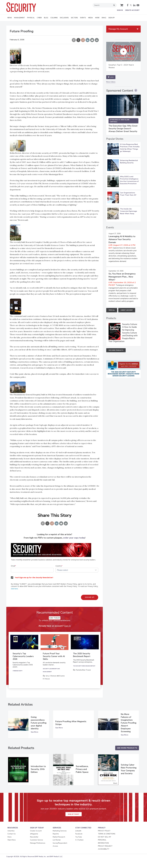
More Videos (110, 82)
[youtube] (138, 5)
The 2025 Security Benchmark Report (81, 655)
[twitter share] (78, 40)
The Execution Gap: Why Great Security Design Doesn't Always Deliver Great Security (123, 129)
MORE (97, 18)
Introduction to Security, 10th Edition (38, 769)
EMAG (104, 18)
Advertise (10, 831)
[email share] (92, 40)
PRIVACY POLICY (104, 831)
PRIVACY (101, 828)
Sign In (120, 10)
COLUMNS (54, 18)
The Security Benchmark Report (84, 666)
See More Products (116, 350)
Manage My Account (118, 29)
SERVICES (57, 828)
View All (112, 310)
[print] (97, 40)
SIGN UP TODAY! (73, 814)
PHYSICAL (31, 18)
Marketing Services (60, 831)
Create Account (132, 10)
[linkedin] (134, 5)
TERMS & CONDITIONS (106, 834)
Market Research (59, 837)
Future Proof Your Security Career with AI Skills (54, 656)
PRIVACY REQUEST (105, 846)
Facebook (78, 834)
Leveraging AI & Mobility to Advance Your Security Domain (122, 239)
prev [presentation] (112, 77)
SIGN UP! (111, 18)
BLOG (46, 18)
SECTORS (74, 18)
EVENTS (83, 18)
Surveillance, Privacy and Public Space (82, 769)
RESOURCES (12, 828)
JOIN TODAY (54, 618)
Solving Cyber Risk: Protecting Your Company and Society (128, 769)
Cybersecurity (17, 671)
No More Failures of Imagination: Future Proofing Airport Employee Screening (128, 723)
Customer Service (36, 840)
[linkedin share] (88, 40)
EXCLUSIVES (64, 18)
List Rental (57, 840)
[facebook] (127, 5)
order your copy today (74, 537)
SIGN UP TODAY (37, 828)
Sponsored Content (119, 90)
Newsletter (34, 837)
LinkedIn (78, 831)
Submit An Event (127, 310)
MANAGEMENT (19, 18)
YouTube (78, 837)
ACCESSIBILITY (103, 849)
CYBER (39, 18)
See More (34, 732)
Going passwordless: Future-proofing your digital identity (38, 723)
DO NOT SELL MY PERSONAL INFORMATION (104, 840)
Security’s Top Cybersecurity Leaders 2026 (23, 656)
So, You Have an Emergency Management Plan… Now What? (122, 276)
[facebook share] (74, 40)
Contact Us (11, 834)
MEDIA (90, 18)
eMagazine (34, 834)
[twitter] (131, 5)
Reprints (56, 834)
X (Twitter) (79, 840)
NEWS (9, 18)
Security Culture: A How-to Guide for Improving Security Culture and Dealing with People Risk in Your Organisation (123, 333)
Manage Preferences (37, 843)
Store (9, 837)
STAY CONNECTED (83, 828)
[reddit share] (83, 40)
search (114, 5)
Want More (11, 840)
